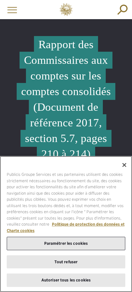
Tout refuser (66, 261)
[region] (66, 224)
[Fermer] (124, 165)
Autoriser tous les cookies (66, 280)
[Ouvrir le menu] (11, 10)
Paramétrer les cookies (66, 243)
